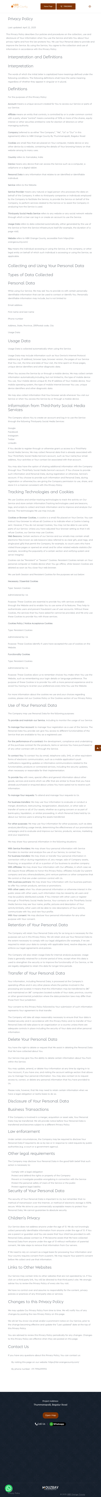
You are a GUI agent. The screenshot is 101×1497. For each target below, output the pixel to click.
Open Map (50, 1415)
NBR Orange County (76, 1494)
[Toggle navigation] (89, 6)
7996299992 (67, 6)
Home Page (48, 6)
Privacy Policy (14, 1493)
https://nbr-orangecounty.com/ (63, 1362)
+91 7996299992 (39, 1369)
